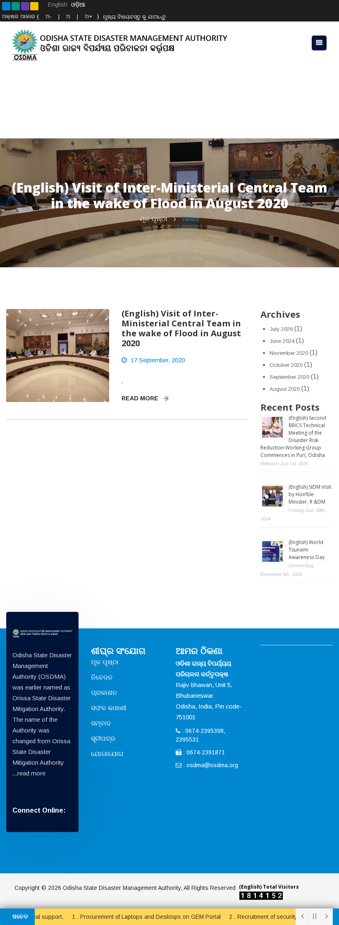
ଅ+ (88, 16)
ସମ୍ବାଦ (101, 723)
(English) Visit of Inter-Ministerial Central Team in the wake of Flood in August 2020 (181, 328)
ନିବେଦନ (101, 677)
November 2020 (289, 353)
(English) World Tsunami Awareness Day (307, 550)
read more (31, 773)
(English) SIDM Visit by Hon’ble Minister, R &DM (310, 494)
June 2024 (282, 341)
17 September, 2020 (158, 360)
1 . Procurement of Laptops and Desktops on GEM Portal (131, 916)
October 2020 (286, 365)
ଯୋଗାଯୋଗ (107, 753)
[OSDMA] (42, 632)
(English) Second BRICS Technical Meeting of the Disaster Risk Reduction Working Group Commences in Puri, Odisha (293, 436)
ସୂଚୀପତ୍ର (103, 738)
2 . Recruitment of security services (261, 916)
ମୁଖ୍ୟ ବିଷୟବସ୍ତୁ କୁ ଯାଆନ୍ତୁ (134, 17)
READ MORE (141, 398)
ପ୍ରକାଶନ (104, 692)
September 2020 (289, 377)
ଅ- (48, 16)
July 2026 (281, 329)
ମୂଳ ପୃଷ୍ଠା (153, 218)
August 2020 (285, 389)
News (190, 219)
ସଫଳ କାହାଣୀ (108, 707)
